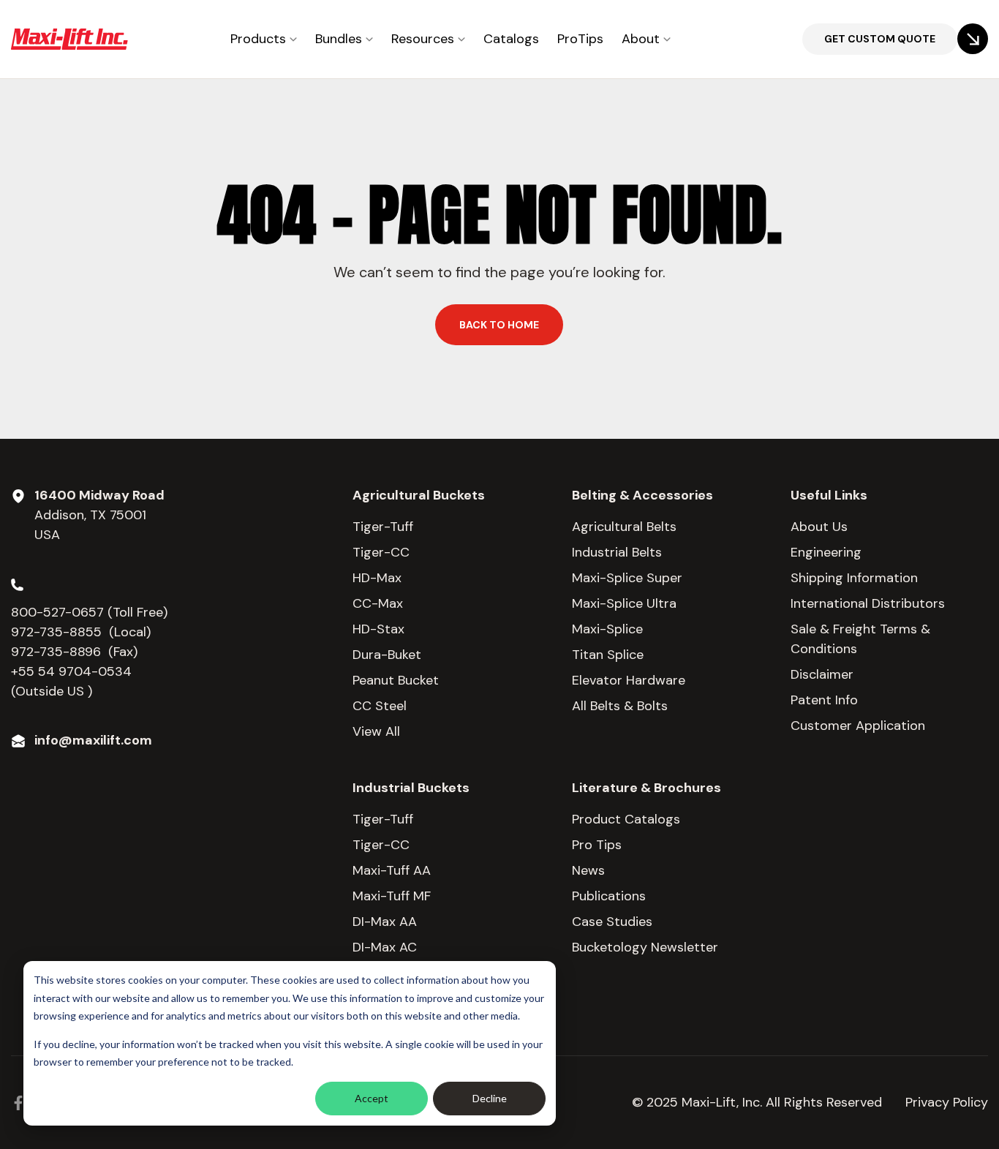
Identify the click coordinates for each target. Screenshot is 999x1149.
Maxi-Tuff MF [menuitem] (392, 896)
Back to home (499, 324)
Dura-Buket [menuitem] (387, 654)
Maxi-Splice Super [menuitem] (627, 578)
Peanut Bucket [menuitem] (396, 680)
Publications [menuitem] (609, 896)
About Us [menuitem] (819, 526)
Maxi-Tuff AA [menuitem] (392, 870)
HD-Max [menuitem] (377, 578)
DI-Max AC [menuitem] (385, 947)
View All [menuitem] (376, 731)
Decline (489, 1098)
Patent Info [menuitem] (824, 700)
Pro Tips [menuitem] (597, 845)
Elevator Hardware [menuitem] (628, 680)
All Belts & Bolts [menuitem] (620, 706)
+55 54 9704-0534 (71, 671)
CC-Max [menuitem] (378, 603)
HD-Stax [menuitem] (378, 629)
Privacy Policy (946, 1102)
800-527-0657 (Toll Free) (91, 612)
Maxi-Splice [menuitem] (607, 629)
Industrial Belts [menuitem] (617, 552)
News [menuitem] (588, 870)
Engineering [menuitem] (826, 552)
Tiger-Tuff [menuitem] (383, 526)
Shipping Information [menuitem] (854, 578)
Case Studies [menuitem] (612, 921)
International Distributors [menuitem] (868, 603)
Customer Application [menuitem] (858, 725)
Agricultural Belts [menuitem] (624, 526)
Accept (371, 1098)
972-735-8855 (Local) (81, 632)
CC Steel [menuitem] (380, 706)
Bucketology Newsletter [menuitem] (645, 947)
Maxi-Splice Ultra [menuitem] (624, 603)
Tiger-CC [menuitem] (381, 552)
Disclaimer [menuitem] (822, 674)
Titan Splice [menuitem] (608, 654)
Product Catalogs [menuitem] (626, 819)
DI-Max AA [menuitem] (385, 921)
